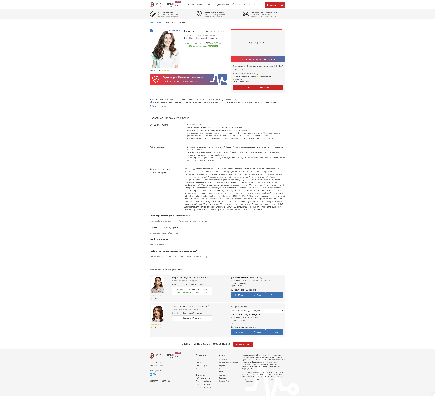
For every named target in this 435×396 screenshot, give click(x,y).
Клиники (199, 372)
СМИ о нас (223, 372)
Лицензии (223, 375)
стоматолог (176, 281)
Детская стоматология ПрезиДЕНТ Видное (248, 278)
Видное (239, 286)
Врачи (198, 360)
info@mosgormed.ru (157, 362)
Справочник (224, 366)
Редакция (223, 378)
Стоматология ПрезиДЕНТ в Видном (245, 315)
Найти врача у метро (204, 378)
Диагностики (223, 4)
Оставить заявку (243, 344)
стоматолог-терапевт (190, 281)
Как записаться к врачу (228, 363)
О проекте (223, 360)
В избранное (151, 30)
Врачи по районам (203, 381)
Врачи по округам (203, 384)
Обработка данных (157, 365)
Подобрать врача (275, 5)
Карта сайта (224, 381)
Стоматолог (189, 35)
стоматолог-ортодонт (190, 309)
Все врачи (200, 390)
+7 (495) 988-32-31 (252, 4)
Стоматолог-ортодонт (205, 35)
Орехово (241, 320)
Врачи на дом (201, 366)
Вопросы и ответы (226, 369)
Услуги (198, 363)
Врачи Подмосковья (204, 387)
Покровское (242, 283)
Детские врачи (202, 369)
